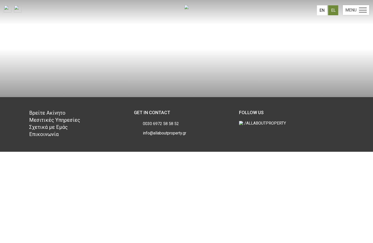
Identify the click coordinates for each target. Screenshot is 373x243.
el (333, 10)
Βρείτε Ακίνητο (47, 113)
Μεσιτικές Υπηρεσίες (54, 120)
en (322, 10)
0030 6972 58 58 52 (161, 123)
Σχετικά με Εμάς (48, 127)
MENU (351, 10)
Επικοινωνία (44, 134)
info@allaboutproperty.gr (164, 133)
